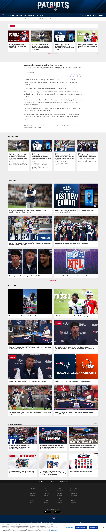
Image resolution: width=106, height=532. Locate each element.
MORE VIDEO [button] (53, 418)
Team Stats (46, 495)
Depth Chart (46, 490)
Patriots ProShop (73, 488)
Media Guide (73, 500)
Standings (46, 502)
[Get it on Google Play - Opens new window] (57, 512)
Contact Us (74, 505)
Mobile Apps (73, 497)
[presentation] (97, 53)
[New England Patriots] (53, 518)
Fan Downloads (74, 495)
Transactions (46, 497)
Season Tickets (59, 493)
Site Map (32, 505)
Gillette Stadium (59, 500)
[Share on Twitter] (74, 76)
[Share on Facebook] (71, 76)
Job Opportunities (73, 502)
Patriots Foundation (32, 497)
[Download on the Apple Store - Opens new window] (47, 512)
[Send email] (77, 76)
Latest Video (32, 490)
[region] (53, 527)
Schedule (46, 500)
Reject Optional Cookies (81, 527)
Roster (46, 488)
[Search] (80, 15)
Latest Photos (32, 495)
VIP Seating (59, 495)
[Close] (103, 527)
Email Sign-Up (74, 493)
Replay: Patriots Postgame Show (23, 26)
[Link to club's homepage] (4, 15)
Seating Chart (59, 497)
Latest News (32, 488)
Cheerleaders (32, 502)
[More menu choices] (46, 15)
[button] (49, 53)
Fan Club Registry (73, 490)
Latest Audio (32, 493)
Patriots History (32, 500)
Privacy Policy (54, 530)
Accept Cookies (93, 527)
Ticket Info (59, 488)
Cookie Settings (69, 527)
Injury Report (46, 493)
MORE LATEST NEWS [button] (53, 280)
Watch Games (59, 502)
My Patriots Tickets (59, 490)
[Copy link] (80, 75)
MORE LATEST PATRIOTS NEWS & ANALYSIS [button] (53, 57)
